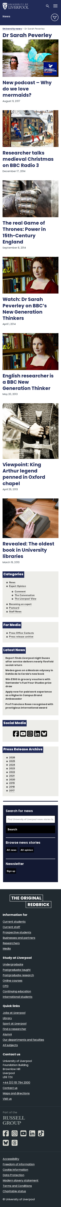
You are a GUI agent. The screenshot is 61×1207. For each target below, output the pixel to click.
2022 (12, 772)
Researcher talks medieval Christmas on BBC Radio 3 (28, 159)
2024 (12, 765)
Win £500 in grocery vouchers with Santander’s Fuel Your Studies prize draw (28, 683)
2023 (12, 768)
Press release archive (21, 636)
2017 (12, 790)
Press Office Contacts (21, 633)
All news (11, 849)
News (6, 16)
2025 (12, 761)
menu (54, 17)
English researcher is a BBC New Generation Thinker (28, 382)
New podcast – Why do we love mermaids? (27, 89)
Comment (20, 591)
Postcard (14, 607)
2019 (12, 783)
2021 (12, 775)
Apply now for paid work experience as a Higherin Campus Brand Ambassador (28, 695)
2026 (12, 757)
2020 (12, 779)
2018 (12, 786)
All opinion (27, 849)
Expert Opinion (17, 586)
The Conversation (25, 595)
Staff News (15, 611)
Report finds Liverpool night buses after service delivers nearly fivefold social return (29, 662)
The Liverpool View (25, 598)
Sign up (11, 871)
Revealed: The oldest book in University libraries (28, 550)
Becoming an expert (20, 604)
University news (12, 29)
